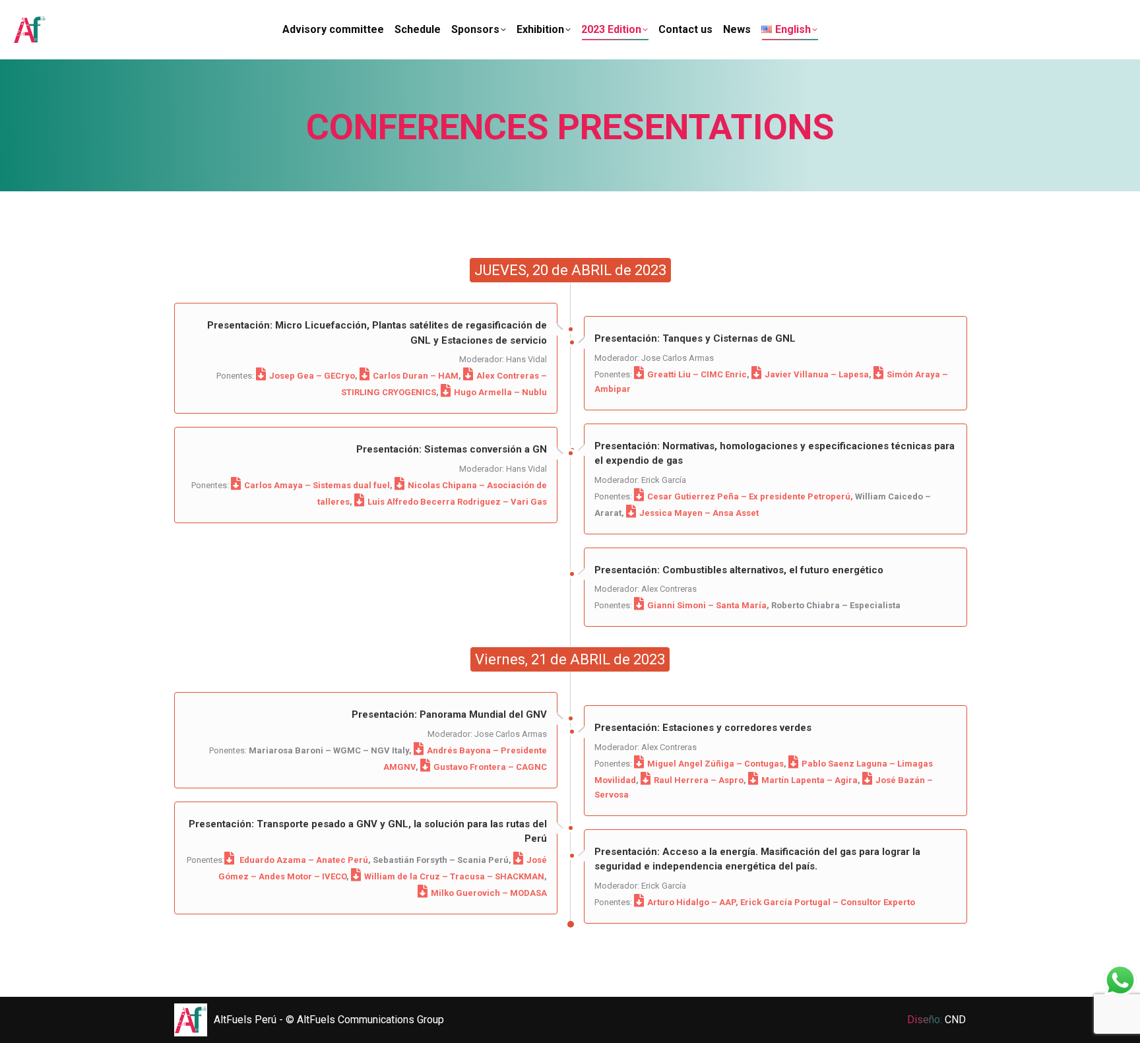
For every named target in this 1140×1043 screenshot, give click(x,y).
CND (955, 1019)
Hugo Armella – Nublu (500, 392)
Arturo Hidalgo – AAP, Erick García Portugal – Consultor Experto (781, 902)
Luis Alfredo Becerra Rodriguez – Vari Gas (457, 502)
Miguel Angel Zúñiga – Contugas (715, 764)
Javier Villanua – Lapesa (817, 374)
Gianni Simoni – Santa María (707, 605)
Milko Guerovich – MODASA (489, 893)
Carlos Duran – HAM (416, 376)
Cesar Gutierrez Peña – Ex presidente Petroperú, (750, 496)
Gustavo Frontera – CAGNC (490, 767)
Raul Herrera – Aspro (699, 780)
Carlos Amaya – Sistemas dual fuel (317, 485)
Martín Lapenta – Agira (809, 780)
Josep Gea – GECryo (312, 376)
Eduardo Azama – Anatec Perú (303, 860)
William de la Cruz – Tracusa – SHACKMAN (454, 876)
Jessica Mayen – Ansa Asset (699, 513)
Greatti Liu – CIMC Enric (697, 374)
